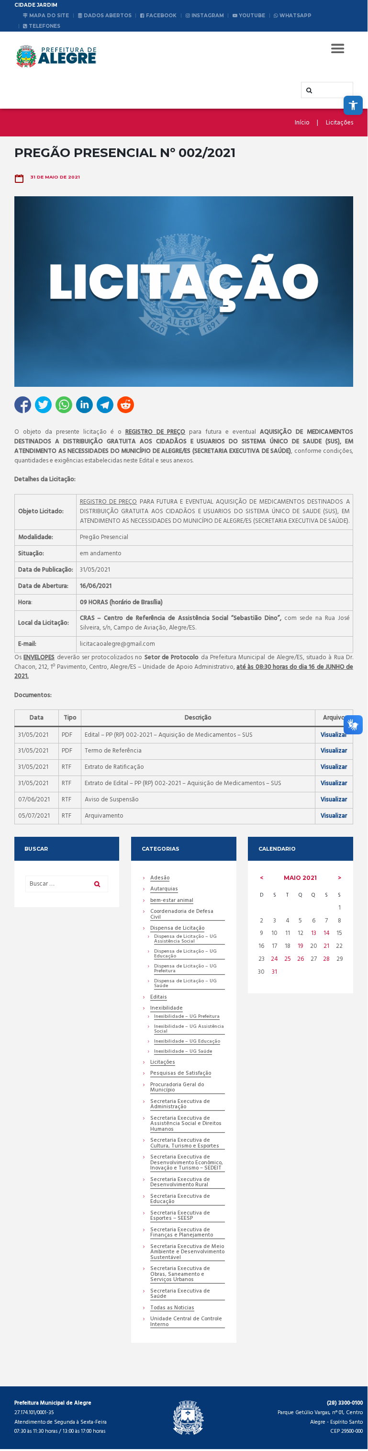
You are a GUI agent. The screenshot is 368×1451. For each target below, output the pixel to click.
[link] (353, 105)
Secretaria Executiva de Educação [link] (180, 1199)
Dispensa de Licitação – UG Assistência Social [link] (185, 939)
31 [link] (274, 972)
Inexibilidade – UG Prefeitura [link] (187, 1017)
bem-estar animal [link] (171, 901)
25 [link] (287, 959)
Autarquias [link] (164, 890)
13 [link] (313, 933)
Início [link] (302, 123)
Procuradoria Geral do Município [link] (177, 1088)
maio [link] (300, 877)
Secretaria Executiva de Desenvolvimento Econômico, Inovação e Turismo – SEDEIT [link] (186, 1163)
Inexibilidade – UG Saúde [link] (183, 1052)
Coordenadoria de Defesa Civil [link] (181, 915)
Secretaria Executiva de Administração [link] (180, 1105)
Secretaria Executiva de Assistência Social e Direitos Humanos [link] (186, 1124)
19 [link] (300, 946)
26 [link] (300, 959)
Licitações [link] (339, 123)
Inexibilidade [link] (166, 1009)
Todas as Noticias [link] (172, 1308)
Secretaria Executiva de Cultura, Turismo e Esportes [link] (184, 1143)
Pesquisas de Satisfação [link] (180, 1074)
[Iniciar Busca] (308, 90)
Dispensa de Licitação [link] (177, 929)
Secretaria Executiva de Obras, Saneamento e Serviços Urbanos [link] (180, 1274)
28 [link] (326, 959)
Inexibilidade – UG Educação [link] (187, 1042)
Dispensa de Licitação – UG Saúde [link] (185, 984)
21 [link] (326, 946)
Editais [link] (158, 998)
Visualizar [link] (334, 735)
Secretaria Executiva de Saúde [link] (180, 1294)
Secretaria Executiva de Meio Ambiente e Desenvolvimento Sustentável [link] (187, 1252)
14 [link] (326, 933)
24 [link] (274, 959)
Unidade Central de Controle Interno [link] (186, 1322)
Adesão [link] (159, 879)
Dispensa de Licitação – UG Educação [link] (185, 954)
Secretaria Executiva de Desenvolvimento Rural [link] (180, 1183)
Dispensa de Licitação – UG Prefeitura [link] (185, 969)
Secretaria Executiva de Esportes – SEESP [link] (180, 1216)
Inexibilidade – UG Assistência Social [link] (189, 1029)
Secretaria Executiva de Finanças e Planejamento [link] (181, 1233)
